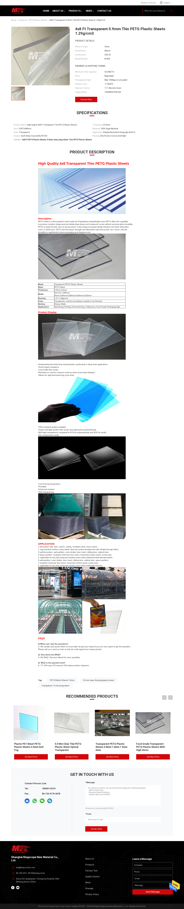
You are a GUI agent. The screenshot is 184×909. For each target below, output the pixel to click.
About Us (89, 859)
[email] (27, 800)
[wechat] (42, 800)
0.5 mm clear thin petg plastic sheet (98, 680)
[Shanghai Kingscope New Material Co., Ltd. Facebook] (12, 887)
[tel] (57, 800)
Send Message (153, 892)
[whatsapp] (34, 800)
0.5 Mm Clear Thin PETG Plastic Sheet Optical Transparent (68, 746)
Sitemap (89, 888)
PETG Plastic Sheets (38, 20)
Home (13, 20)
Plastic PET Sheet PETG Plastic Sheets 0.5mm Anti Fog (29, 746)
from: (89, 814)
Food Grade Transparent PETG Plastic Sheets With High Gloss (150, 746)
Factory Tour (91, 870)
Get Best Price (31, 757)
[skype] (49, 800)
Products (23, 20)
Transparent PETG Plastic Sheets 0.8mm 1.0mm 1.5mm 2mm (111, 746)
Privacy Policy (92, 894)
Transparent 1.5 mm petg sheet (55, 686)
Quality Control (92, 876)
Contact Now (86, 99)
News (88, 882)
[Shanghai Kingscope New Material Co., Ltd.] (20, 849)
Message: (90, 782)
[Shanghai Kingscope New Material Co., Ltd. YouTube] (17, 887)
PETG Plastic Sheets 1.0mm (62, 680)
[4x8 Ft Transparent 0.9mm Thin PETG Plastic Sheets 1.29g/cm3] (30, 723)
